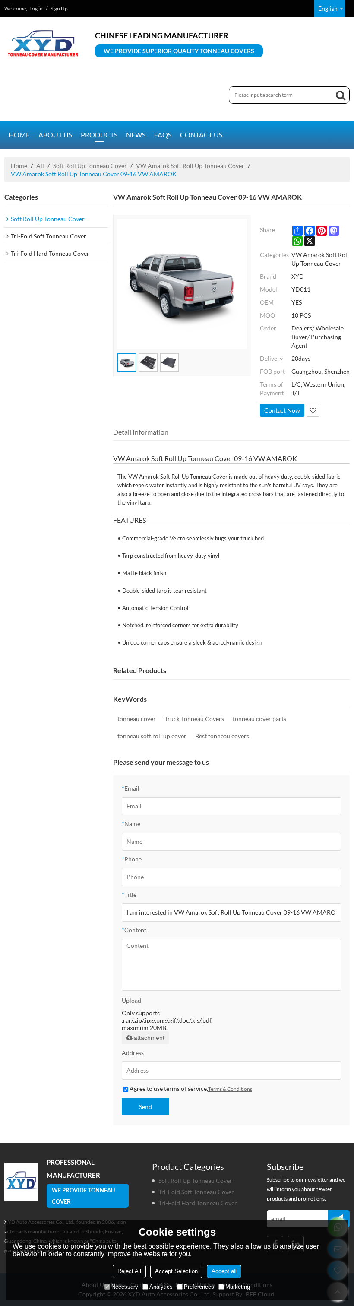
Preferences (199, 1287)
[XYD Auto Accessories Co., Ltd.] (43, 43)
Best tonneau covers (222, 736)
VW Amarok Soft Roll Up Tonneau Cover (190, 165)
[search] (340, 95)
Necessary (124, 1287)
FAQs (162, 134)
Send (145, 1106)
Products (99, 134)
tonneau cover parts (259, 718)
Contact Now (282, 410)
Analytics (161, 1287)
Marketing (237, 1287)
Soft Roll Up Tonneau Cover (90, 165)
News (135, 134)
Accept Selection (176, 1271)
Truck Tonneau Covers (194, 718)
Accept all (224, 1271)
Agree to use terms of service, (191, 1088)
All (40, 165)
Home (19, 134)
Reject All (129, 1271)
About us (55, 134)
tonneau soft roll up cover (151, 736)
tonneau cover (136, 718)
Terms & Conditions (230, 1089)
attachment (149, 1037)
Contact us (201, 134)
